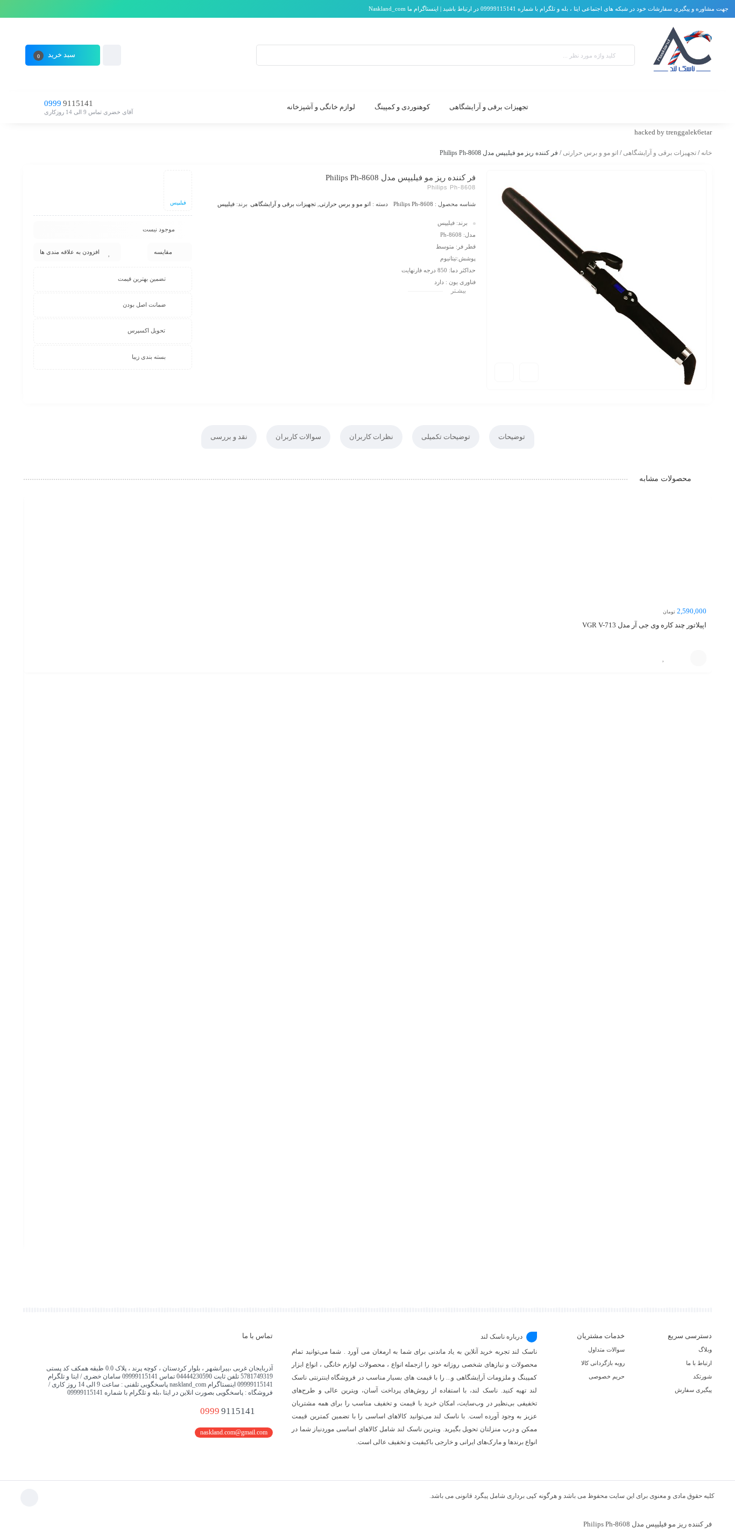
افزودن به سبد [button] (698, 658)
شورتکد (702, 1376)
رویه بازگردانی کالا (603, 1363)
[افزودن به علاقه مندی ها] (663, 658)
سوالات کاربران (298, 437)
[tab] (511, 437)
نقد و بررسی (229, 437)
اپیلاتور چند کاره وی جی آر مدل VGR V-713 (644, 625)
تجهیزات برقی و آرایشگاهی (659, 153)
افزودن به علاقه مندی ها (70, 252)
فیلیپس (226, 204)
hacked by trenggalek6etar (673, 132)
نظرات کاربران (371, 437)
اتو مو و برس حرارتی (590, 153)
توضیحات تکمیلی (445, 437)
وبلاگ (705, 1349)
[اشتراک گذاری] (529, 372)
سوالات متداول (606, 1349)
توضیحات (511, 437)
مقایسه (163, 252)
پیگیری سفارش (693, 1390)
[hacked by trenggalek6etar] (681, 55)
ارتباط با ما (699, 1363)
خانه (706, 153)
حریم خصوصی (607, 1376)
